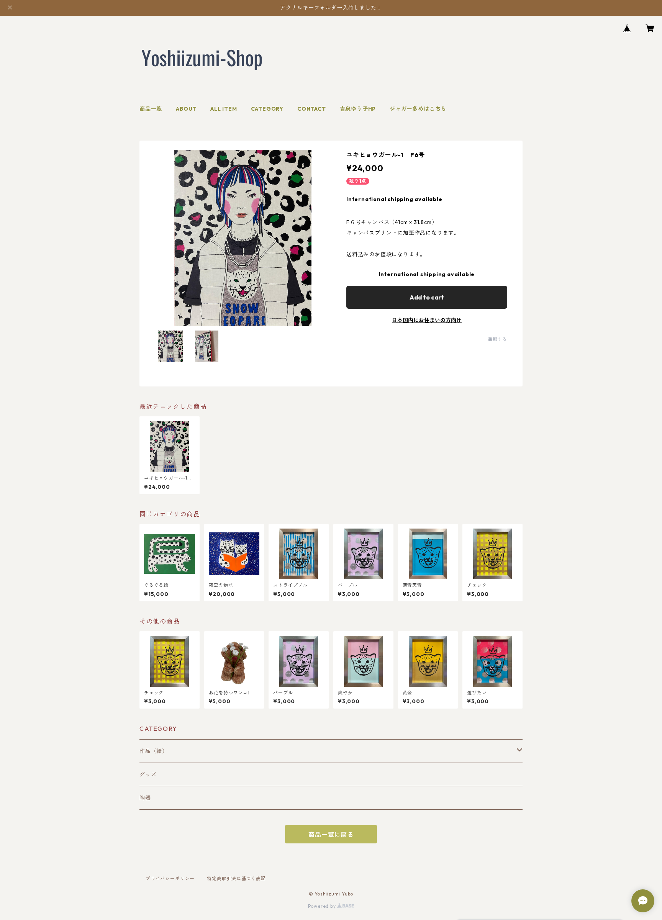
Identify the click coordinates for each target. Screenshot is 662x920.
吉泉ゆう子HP (358, 108)
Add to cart (427, 297)
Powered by (323, 906)
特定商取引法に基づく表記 (236, 878)
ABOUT (186, 108)
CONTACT (311, 108)
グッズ (147, 774)
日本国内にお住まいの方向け (427, 320)
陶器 (145, 797)
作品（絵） (153, 751)
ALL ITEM (223, 108)
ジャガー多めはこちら (418, 108)
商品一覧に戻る (331, 834)
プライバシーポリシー (170, 878)
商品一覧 (150, 108)
